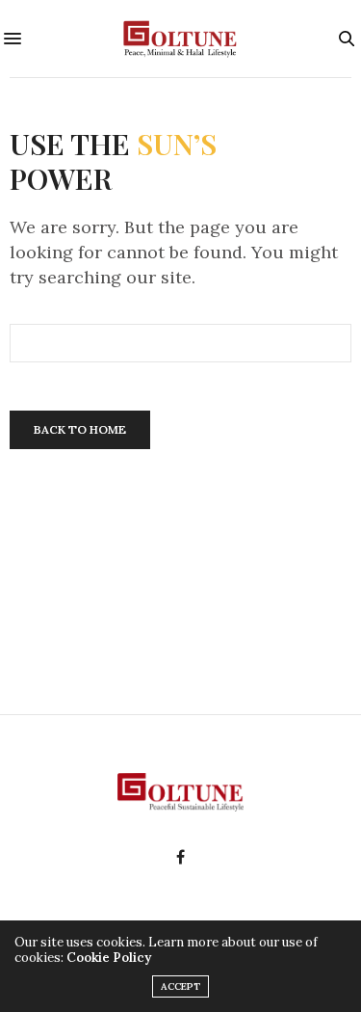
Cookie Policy (108, 957)
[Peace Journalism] (180, 38)
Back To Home (80, 429)
